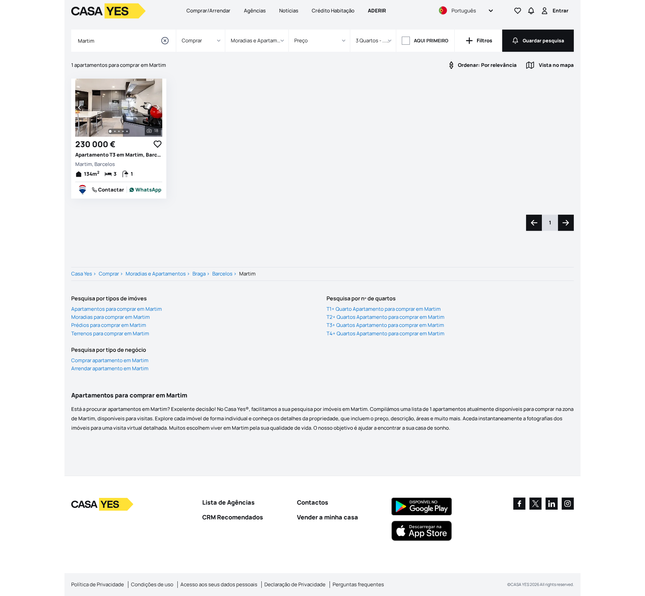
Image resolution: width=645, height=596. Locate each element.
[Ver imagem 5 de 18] (127, 131)
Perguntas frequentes (358, 584)
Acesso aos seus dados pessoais (218, 584)
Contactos (312, 502)
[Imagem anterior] (80, 107)
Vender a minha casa (327, 517)
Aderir (377, 10)
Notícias (288, 10)
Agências (255, 10)
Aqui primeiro (431, 40)
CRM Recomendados (232, 517)
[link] (145, 190)
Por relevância (487, 65)
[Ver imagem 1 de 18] (110, 131)
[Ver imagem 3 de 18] (119, 131)
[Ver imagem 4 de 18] (123, 131)
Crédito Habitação (333, 10)
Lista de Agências (228, 502)
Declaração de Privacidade (295, 584)
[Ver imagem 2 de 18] (115, 131)
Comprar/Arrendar (208, 10)
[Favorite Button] (157, 144)
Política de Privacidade (97, 584)
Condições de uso (152, 584)
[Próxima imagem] (157, 107)
